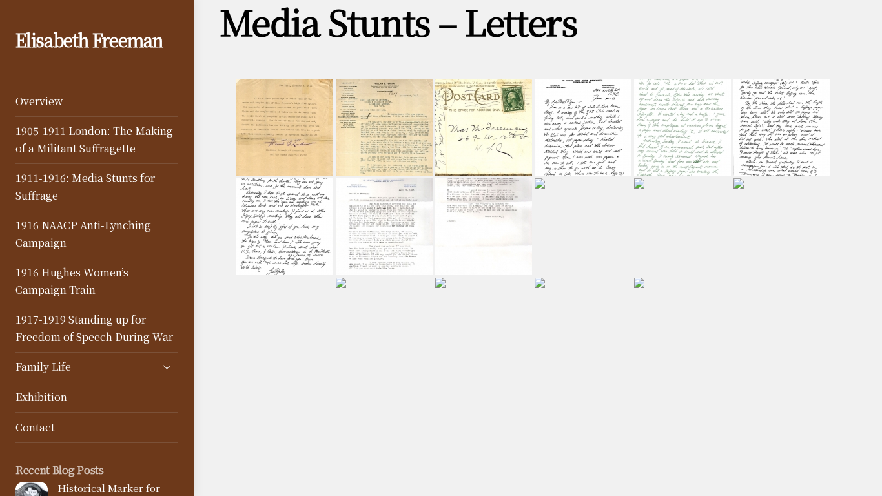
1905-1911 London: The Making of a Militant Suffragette (94, 139)
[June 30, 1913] (583, 127)
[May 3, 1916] (384, 326)
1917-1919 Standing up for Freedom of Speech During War (94, 328)
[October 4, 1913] (583, 226)
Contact (35, 427)
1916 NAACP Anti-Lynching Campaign (83, 233)
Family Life (43, 366)
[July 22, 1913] (384, 226)
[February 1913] (483, 127)
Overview (39, 101)
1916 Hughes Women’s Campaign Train (71, 280)
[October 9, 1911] (284, 127)
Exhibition (41, 396)
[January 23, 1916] (781, 226)
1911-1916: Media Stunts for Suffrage (85, 186)
